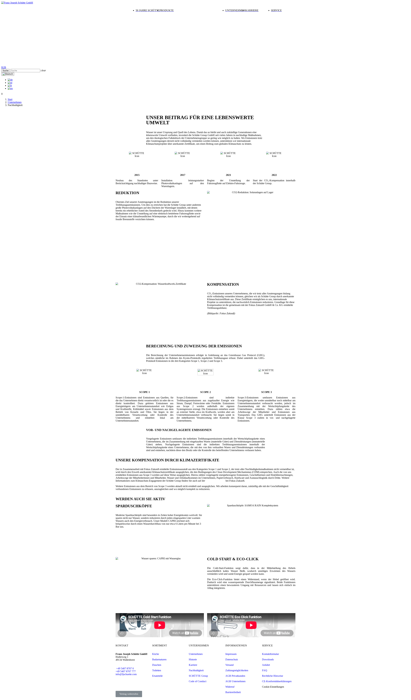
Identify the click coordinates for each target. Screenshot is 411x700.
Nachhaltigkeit (196, 670)
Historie (193, 659)
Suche (6, 70)
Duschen (156, 665)
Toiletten (156, 670)
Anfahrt (266, 665)
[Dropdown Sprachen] (7, 74)
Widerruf (229, 686)
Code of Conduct (197, 681)
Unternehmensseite (215, 480)
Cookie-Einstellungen (273, 686)
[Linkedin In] (120, 683)
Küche (155, 654)
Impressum (230, 654)
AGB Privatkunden (235, 675)
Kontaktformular (270, 654)
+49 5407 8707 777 (126, 671)
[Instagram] (128, 683)
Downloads (268, 659)
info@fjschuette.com (126, 674)
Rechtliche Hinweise (272, 675)
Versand (229, 665)
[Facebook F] (136, 683)
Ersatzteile (157, 675)
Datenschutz (231, 659)
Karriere (193, 665)
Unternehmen (196, 654)
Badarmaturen (159, 659)
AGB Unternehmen (235, 681)
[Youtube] (144, 683)
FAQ (264, 670)
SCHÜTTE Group (198, 675)
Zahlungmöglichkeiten (236, 670)
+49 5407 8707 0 (125, 668)
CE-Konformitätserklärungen (277, 681)
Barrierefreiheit (233, 692)
